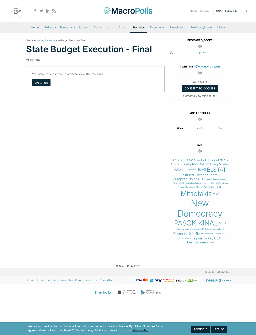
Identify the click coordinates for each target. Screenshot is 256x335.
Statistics (138, 27)
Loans (192, 187)
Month (199, 127)
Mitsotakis (196, 193)
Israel (203, 183)
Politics (48, 27)
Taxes (223, 234)
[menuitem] (35, 27)
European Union (185, 179)
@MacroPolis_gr (207, 66)
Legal (109, 27)
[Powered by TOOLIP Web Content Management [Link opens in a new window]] (211, 280)
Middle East (212, 187)
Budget (213, 160)
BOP (191, 160)
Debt (227, 164)
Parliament (184, 229)
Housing (209, 179)
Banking (197, 160)
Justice (212, 183)
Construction (175, 164)
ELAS (202, 170)
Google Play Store (151, 292)
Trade (188, 238)
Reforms (215, 229)
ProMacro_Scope (201, 27)
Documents (157, 27)
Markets (199, 187)
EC (196, 169)
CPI (221, 160)
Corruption (190, 164)
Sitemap (51, 279)
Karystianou (223, 183)
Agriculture (180, 160)
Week (180, 127)
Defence (179, 170)
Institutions (190, 183)
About (193, 10)
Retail (221, 229)
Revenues (180, 234)
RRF (202, 229)
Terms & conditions (104, 279)
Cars (226, 160)
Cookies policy (83, 279)
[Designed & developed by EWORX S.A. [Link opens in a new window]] (225, 280)
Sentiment (216, 234)
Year (220, 127)
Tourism (182, 238)
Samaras (208, 234)
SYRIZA (196, 233)
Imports (216, 179)
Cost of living (208, 164)
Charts (123, 27)
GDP (201, 179)
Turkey (208, 238)
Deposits (190, 169)
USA (217, 238)
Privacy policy (65, 279)
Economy (66, 27)
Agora (97, 27)
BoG (204, 160)
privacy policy (140, 330)
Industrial (178, 183)
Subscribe (231, 10)
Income (223, 179)
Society (83, 27)
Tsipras (197, 238)
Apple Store (127, 292)
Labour (181, 187)
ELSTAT (216, 169)
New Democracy (199, 208)
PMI (220, 223)
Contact (205, 10)
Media (221, 27)
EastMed (187, 175)
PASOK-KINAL (196, 223)
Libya (187, 187)
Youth (212, 242)
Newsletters (177, 27)
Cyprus (222, 164)
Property (196, 229)
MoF (215, 193)
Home (35, 27)
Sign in (220, 10)
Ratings (208, 229)
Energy (214, 175)
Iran (198, 183)
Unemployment (197, 242)
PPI (224, 223)
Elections (201, 175)
